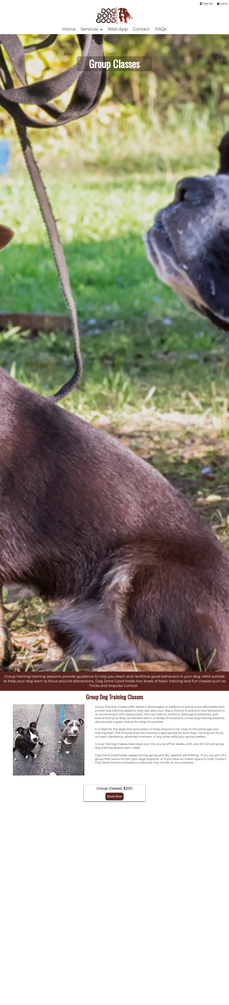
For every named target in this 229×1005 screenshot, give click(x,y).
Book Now (114, 796)
